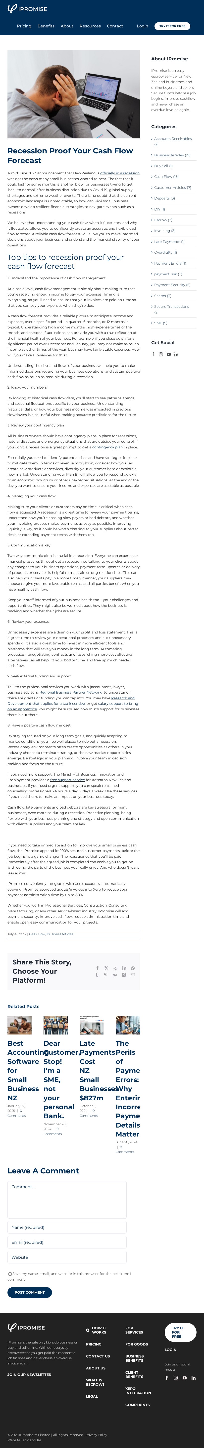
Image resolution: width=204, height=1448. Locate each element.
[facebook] (167, 1378)
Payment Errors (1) (170, 263)
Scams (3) (162, 296)
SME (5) (160, 323)
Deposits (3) (164, 198)
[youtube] (185, 1378)
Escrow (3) (163, 220)
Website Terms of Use (24, 1440)
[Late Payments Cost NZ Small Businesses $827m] (92, 1025)
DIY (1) (159, 209)
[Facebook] (153, 354)
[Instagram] (161, 354)
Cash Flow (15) (166, 176)
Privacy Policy (96, 1435)
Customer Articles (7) (172, 187)
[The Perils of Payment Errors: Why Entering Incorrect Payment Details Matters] (128, 1025)
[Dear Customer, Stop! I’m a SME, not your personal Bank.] (56, 1025)
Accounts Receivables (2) (173, 141)
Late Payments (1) (169, 241)
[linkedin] (194, 1378)
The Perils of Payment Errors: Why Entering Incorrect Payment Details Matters (132, 1088)
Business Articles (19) (172, 155)
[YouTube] (169, 354)
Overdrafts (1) (165, 252)
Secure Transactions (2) (171, 309)
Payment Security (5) (172, 285)
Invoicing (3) (165, 230)
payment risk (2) (168, 274)
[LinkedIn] (176, 354)
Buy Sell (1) (163, 166)
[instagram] (176, 1378)
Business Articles (60, 934)
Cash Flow (37, 934)
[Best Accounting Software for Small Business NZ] (19, 1025)
